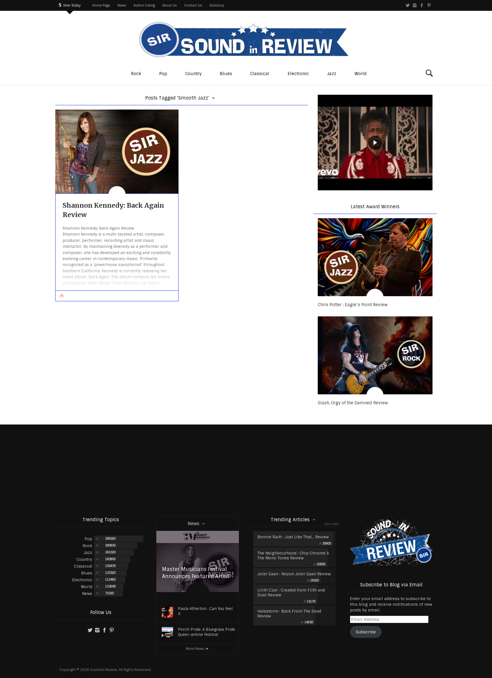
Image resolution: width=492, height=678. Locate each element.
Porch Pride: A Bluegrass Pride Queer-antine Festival (206, 632)
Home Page (101, 5)
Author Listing (144, 5)
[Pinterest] (428, 5)
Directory (217, 5)
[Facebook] (421, 5)
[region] (375, 143)
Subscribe (366, 631)
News (122, 5)
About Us (169, 5)
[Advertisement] (246, 470)
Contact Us (193, 5)
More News (195, 648)
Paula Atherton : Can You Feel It (205, 611)
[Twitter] (407, 5)
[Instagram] (414, 5)
